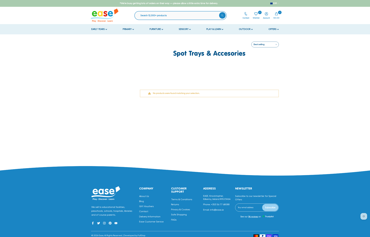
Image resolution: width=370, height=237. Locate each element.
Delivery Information (149, 216)
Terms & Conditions (181, 199)
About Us (144, 196)
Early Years (98, 29)
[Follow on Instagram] (104, 223)
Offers (273, 29)
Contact (143, 211)
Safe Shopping (179, 214)
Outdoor (245, 29)
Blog (141, 201)
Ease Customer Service (151, 222)
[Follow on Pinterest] (110, 223)
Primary (127, 29)
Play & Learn (214, 29)
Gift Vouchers (146, 206)
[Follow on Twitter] (98, 223)
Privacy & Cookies (180, 209)
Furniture (155, 29)
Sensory (184, 29)
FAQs (174, 220)
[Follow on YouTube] (115, 223)
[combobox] (182, 15)
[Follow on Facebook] (92, 223)
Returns (175, 204)
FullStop (141, 236)
